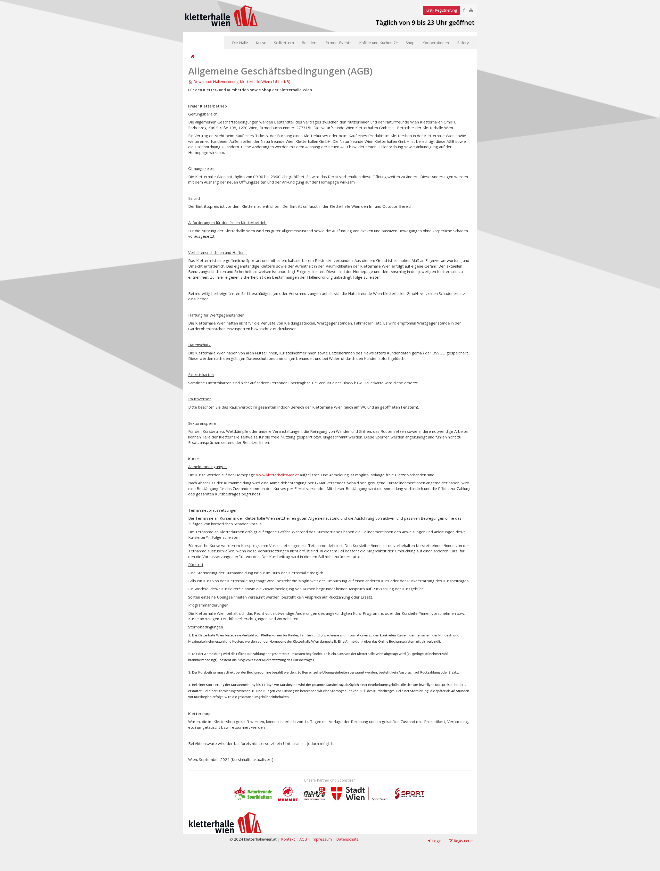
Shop (410, 42)
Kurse (261, 42)
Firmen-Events (338, 42)
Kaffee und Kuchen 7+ (378, 42)
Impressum (321, 839)
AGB (303, 839)
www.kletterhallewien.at (277, 474)
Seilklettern (284, 42)
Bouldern (310, 42)
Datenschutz (347, 839)
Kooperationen (435, 42)
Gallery (463, 42)
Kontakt (288, 839)
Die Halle (240, 42)
